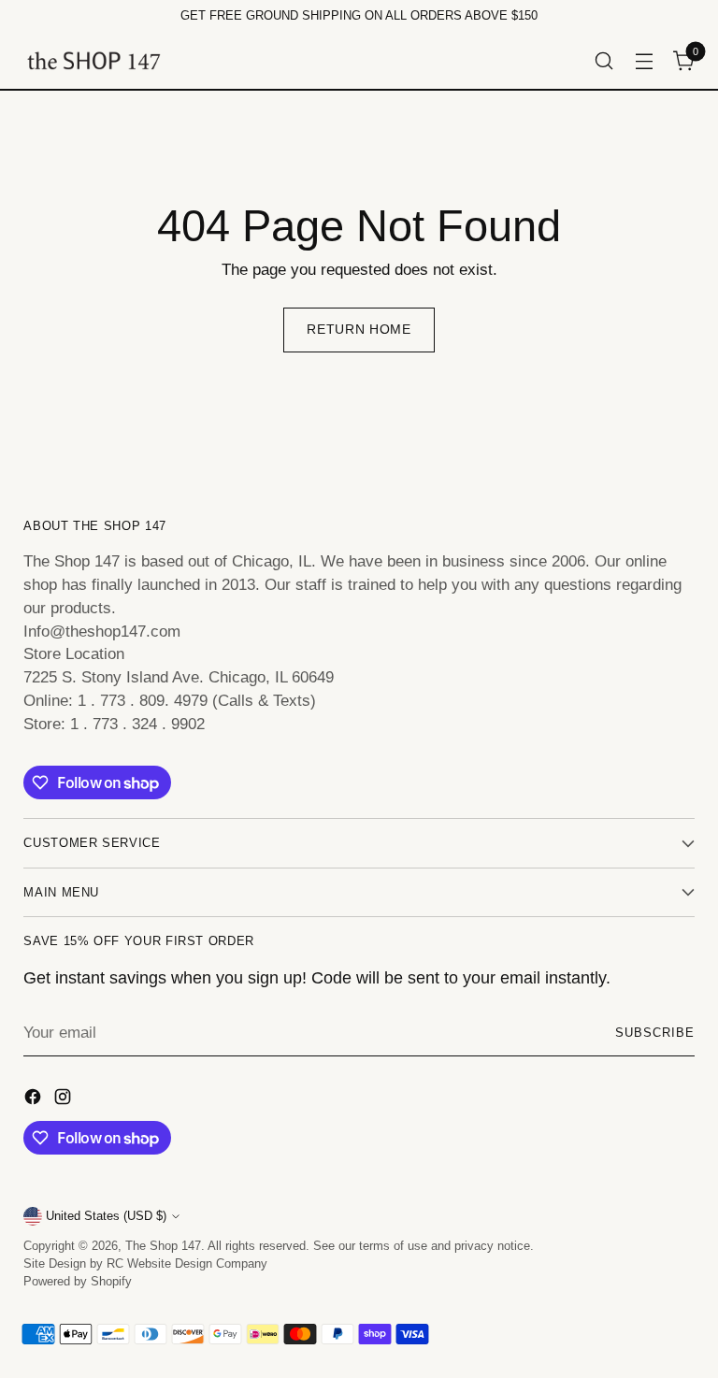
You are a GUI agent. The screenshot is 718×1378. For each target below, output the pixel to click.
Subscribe (655, 1033)
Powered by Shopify (77, 1281)
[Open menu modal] (644, 60)
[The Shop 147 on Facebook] (34, 1099)
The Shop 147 (163, 1246)
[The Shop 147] (93, 60)
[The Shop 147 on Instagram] (64, 1099)
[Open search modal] (604, 60)
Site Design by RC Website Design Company (145, 1263)
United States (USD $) (106, 1216)
